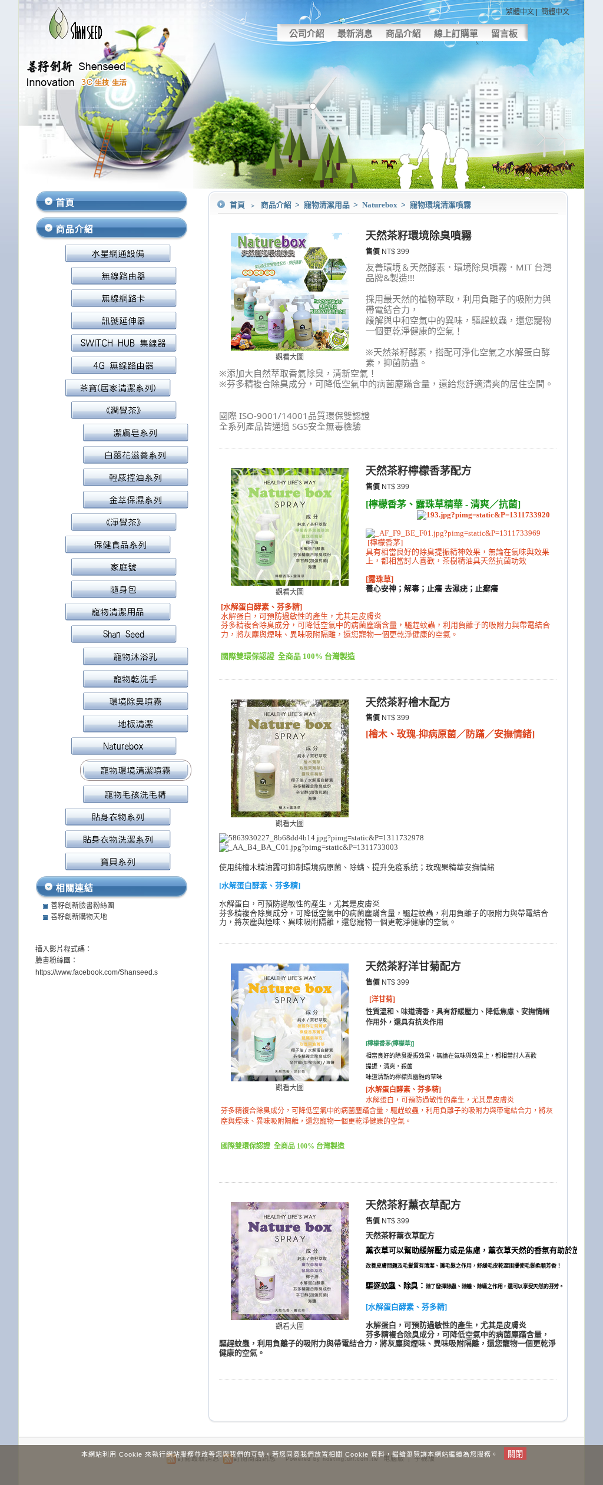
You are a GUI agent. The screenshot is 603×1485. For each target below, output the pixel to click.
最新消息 (355, 33)
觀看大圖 (290, 357)
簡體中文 (555, 12)
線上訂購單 (456, 33)
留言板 (504, 33)
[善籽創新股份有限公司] (76, 39)
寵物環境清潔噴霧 (440, 204)
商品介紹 (403, 33)
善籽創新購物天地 (79, 917)
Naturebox (380, 204)
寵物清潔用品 (328, 204)
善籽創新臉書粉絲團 (82, 906)
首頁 (237, 204)
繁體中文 (520, 12)
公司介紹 (306, 33)
